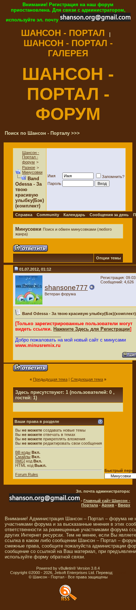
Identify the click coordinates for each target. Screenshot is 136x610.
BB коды (22, 452)
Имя (51, 176)
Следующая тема (87, 379)
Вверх (124, 505)
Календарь (74, 215)
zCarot (120, 572)
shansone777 (66, 287)
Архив (108, 505)
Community (48, 215)
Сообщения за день (109, 215)
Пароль (54, 183)
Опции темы (108, 258)
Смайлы (22, 457)
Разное (28, 167)
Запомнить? (113, 176)
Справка (23, 215)
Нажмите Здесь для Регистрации (91, 329)
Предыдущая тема (50, 379)
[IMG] (20, 461)
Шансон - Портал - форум (30, 157)
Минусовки (32, 172)
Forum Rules (26, 474)
